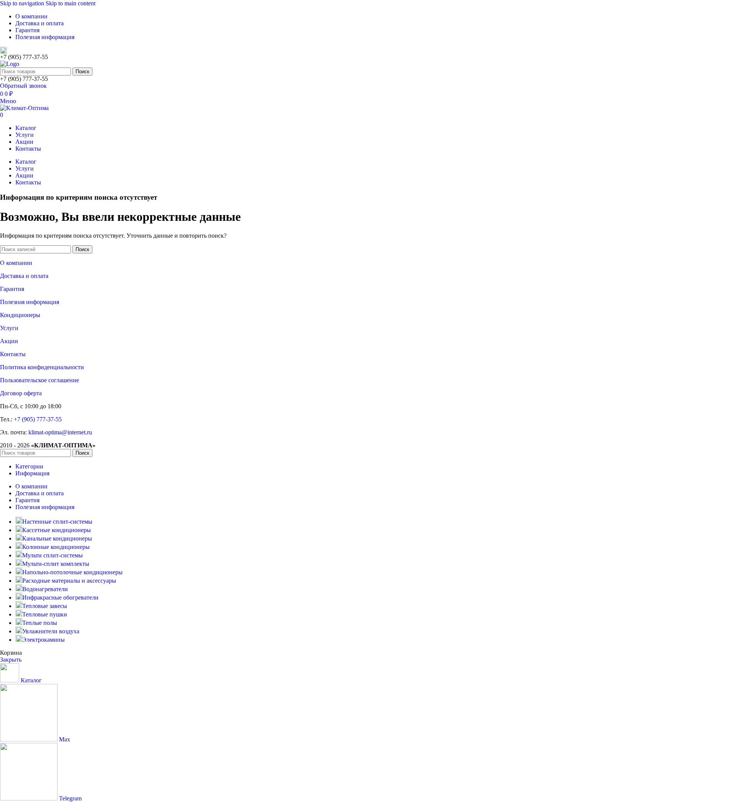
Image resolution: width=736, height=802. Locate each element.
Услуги (9, 328)
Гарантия (12, 289)
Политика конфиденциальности (42, 367)
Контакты (13, 354)
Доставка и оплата (24, 276)
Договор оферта (21, 393)
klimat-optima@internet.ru (60, 432)
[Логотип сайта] (9, 64)
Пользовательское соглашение (39, 380)
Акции (9, 341)
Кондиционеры (20, 315)
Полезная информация (29, 302)
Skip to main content (70, 3)
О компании (16, 263)
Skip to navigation (23, 3)
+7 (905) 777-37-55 (38, 419)
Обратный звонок (23, 85)
